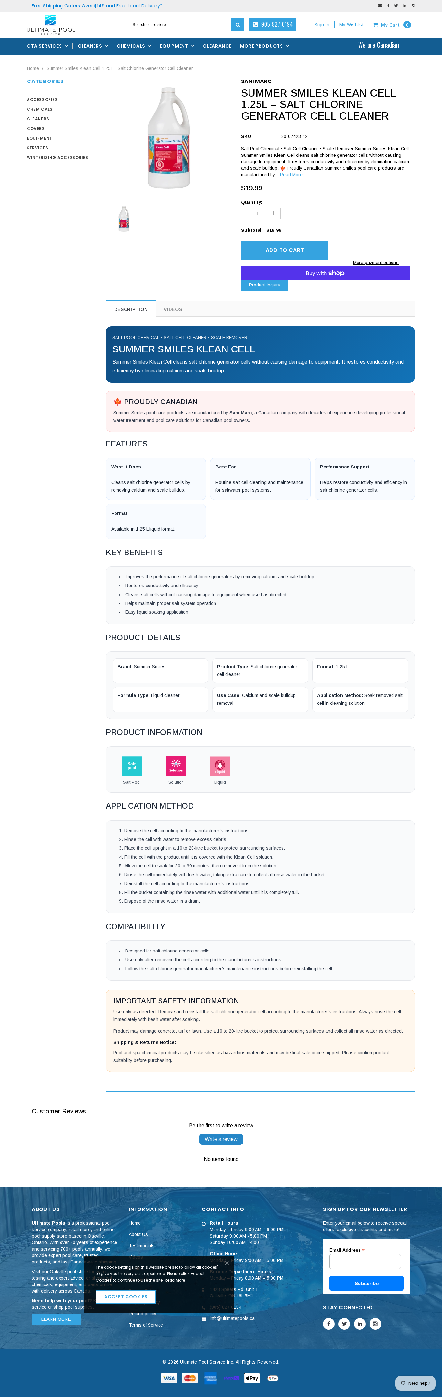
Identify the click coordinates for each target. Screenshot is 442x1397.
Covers (36, 128)
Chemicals (39, 109)
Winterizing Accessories (57, 157)
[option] (168, 138)
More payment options (376, 262)
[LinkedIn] (404, 5)
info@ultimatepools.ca (232, 1318)
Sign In (322, 24)
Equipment (39, 138)
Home (33, 68)
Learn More (56, 1319)
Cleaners (38, 119)
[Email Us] (380, 5)
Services (37, 148)
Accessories (42, 99)
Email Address (347, 1250)
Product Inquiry (264, 284)
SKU (246, 136)
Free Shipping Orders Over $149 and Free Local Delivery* (97, 6)
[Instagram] (413, 5)
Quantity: (251, 202)
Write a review (221, 1139)
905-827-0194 (276, 24)
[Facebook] (388, 5)
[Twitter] (396, 5)
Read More (291, 174)
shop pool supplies (73, 1307)
